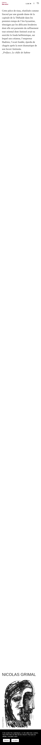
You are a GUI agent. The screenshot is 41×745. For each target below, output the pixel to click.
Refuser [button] (6, 740)
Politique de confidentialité (26, 736)
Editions (4, 2)
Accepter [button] (15, 740)
